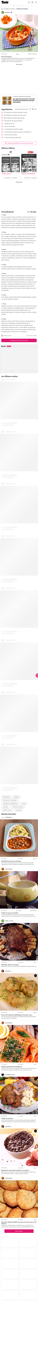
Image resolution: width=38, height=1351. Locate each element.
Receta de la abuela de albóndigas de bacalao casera (16, 1015)
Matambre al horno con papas (10, 964)
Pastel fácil (7, 810)
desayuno (6, 797)
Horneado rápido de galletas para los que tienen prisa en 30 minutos (18, 1222)
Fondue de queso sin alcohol (9, 913)
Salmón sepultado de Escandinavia (11, 1066)
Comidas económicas (10, 803)
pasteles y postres (9, 800)
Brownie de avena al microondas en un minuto (15, 1170)
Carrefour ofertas (6, 173)
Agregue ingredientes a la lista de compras (20, 143)
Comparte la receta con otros (19, 340)
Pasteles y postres (9, 9)
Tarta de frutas (17, 807)
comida (16, 797)
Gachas (18, 810)
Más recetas (19, 1231)
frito (24, 803)
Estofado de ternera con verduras (11, 861)
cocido (5, 807)
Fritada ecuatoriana (7, 1118)
